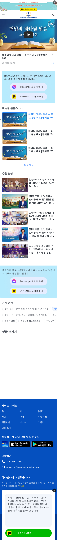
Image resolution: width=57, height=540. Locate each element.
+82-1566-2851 (13, 461)
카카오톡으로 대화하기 (24, 533)
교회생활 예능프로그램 (31, 321)
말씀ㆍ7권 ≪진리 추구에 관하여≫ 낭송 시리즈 (26, 315)
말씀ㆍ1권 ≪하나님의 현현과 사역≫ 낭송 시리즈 (27, 309)
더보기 (27, 165)
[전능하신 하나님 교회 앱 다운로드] (5, 444)
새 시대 (23, 422)
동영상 (40, 411)
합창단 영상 (10, 321)
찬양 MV (50, 321)
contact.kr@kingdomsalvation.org (22, 467)
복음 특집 (42, 417)
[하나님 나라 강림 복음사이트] (28, 15)
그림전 (40, 422)
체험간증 (6, 422)
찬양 (4, 417)
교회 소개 (6, 428)
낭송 (22, 417)
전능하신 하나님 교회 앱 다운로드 (20, 437)
